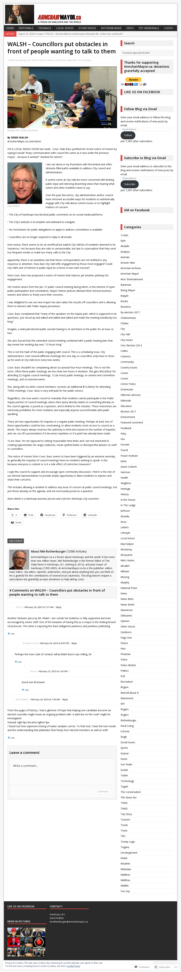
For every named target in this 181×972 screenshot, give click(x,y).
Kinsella (125, 516)
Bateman (126, 284)
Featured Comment (132, 422)
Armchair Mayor (130, 273)
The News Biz (128, 797)
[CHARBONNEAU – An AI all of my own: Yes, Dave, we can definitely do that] (39, 944)
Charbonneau (128, 317)
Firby (123, 433)
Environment (128, 417)
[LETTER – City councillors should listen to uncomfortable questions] (39, 954)
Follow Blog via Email (140, 109)
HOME (10, 28)
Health (124, 477)
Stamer (125, 753)
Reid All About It (130, 692)
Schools (125, 731)
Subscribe (129, 184)
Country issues (129, 367)
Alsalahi (125, 246)
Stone (124, 759)
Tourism (125, 819)
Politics (125, 670)
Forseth (125, 444)
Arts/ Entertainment (132, 279)
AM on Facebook (137, 210)
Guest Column (46, 60)
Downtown (127, 389)
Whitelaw (126, 869)
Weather (125, 863)
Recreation (127, 681)
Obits (130, 28)
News (124, 593)
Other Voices (87, 28)
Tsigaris (125, 847)
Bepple (125, 295)
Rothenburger (111, 28)
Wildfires (125, 874)
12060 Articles (76, 551)
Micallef (125, 566)
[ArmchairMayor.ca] (90, 14)
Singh (124, 736)
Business (126, 306)
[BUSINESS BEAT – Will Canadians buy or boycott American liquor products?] (26, 944)
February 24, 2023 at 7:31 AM (38, 607)
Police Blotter (128, 665)
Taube (124, 775)
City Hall (125, 334)
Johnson (125, 510)
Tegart (124, 786)
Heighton (126, 483)
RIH (123, 703)
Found (124, 450)
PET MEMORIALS (149, 28)
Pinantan (126, 654)
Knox (123, 521)
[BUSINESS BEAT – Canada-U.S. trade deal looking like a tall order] (26, 954)
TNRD (124, 803)
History (125, 494)
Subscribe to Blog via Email (145, 158)
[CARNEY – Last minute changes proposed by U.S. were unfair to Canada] (13, 944)
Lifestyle (125, 532)
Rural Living (127, 725)
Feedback (44, 28)
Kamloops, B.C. (58, 914)
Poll (123, 676)
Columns (126, 356)
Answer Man (128, 262)
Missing (125, 577)
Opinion (125, 621)
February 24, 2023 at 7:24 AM (45, 699)
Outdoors (126, 632)
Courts (124, 373)
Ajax (123, 240)
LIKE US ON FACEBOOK (142, 92)
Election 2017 (128, 411)
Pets (123, 648)
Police (124, 659)
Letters (125, 527)
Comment (102, 791)
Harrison (125, 472)
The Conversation (131, 792)
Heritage (125, 488)
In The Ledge (128, 505)
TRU (123, 836)
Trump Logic (128, 841)
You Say (125, 891)
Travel (124, 825)
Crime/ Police (128, 384)
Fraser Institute (129, 455)
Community (127, 361)
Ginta (124, 461)
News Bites (127, 599)
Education (126, 406)
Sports (124, 747)
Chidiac (125, 323)
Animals (125, 257)
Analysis (125, 251)
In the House (128, 499)
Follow (128, 135)
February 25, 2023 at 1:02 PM (53, 671)
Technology (127, 781)
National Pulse (129, 588)
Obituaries (126, 615)
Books (124, 301)
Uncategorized (129, 852)
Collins (124, 351)
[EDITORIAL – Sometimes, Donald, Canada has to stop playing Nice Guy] (39, 935)
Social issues (128, 742)
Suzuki (124, 770)
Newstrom (127, 610)
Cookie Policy (73, 966)
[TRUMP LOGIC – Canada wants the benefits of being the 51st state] (13, 935)
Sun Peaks (126, 764)
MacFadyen (127, 544)
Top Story (126, 814)
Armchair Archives (131, 268)
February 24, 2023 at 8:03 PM (54, 643)
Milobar (125, 571)
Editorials (26, 28)
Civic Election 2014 (131, 345)
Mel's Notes (127, 560)
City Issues (127, 340)
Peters (124, 643)
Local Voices (64, 28)
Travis (124, 830)
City (123, 328)
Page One (71, 60)
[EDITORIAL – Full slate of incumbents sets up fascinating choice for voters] (13, 954)
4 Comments (85, 60)
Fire (123, 439)
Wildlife (125, 885)
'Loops (124, 235)
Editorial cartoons (131, 395)
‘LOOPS (168, 28)
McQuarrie (127, 555)
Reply (58, 607)
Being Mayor (128, 290)
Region (125, 687)
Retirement (127, 698)
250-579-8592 (57, 918)
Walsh (124, 858)
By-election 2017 (130, 312)
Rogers (125, 709)
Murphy (125, 582)
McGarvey (126, 549)
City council (15, 540)
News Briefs (128, 604)
